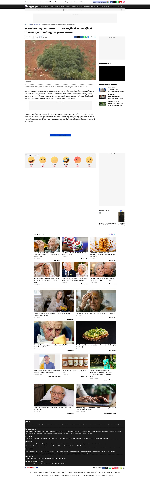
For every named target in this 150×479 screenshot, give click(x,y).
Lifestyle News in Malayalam (33, 444)
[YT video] (120, 2)
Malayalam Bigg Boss (114, 431)
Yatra (98, 6)
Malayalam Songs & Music (50, 433)
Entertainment (59, 6)
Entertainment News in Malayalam (46, 431)
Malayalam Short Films (61, 431)
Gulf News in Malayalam (115, 424)
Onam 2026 (49, 10)
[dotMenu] (112, 6)
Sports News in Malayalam (32, 438)
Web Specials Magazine (72, 453)
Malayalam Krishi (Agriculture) (45, 451)
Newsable (35, 2)
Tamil (62, 2)
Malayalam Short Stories (32, 453)
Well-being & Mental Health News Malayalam (70, 445)
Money (93, 6)
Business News (29, 458)
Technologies (48, 458)
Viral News (28, 425)
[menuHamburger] (121, 6)
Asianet (31, 468)
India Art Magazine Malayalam (61, 451)
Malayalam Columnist (85, 451)
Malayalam (28, 2)
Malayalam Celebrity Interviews (84, 433)
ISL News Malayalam (76, 438)
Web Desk (40, 36)
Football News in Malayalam (62, 438)
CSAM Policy (64, 472)
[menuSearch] (124, 6)
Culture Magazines (110, 451)
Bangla (67, 2)
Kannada (41, 2)
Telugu (57, 2)
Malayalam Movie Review (74, 431)
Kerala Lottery (78, 10)
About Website (34, 472)
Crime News (87, 424)
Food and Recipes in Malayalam (64, 444)
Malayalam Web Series (102, 431)
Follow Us (92, 37)
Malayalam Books (74, 451)
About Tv (41, 472)
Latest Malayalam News (56, 424)
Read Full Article (60, 135)
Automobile (105, 6)
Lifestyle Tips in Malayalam (48, 444)
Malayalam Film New (31, 431)
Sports (68, 6)
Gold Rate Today (88, 10)
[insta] (124, 2)
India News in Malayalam (69, 424)
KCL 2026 (35, 10)
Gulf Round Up (53, 463)
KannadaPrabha (49, 2)
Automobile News (39, 458)
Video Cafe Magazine (85, 453)
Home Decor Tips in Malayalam (96, 444)
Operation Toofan (68, 10)
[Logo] (32, 6)
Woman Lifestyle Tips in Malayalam (35, 445)
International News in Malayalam (99, 424)
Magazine (75, 6)
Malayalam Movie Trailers (88, 431)
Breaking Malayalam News (42, 424)
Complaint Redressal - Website (76, 472)
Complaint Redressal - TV (92, 472)
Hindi (71, 2)
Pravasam (87, 6)
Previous (121, 10)
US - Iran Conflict (58, 10)
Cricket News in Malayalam (47, 438)
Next (124, 10)
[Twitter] (114, 2)
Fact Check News (56, 458)
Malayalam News (30, 424)
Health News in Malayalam (81, 444)
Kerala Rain (42, 10)
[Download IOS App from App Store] (124, 468)
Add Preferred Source (100, 2)
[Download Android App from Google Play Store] (120, 468)
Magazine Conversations (98, 451)
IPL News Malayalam (87, 438)
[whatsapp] (117, 2)
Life (80, 6)
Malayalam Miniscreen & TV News (66, 433)
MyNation (82, 2)
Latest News (44, 6)
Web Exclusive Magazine (59, 453)
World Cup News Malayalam (101, 438)
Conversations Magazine (45, 453)
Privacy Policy (56, 472)
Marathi (76, 2)
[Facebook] (111, 2)
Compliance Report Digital (107, 472)
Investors (117, 472)
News (51, 6)
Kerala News (80, 424)
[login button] (119, 6)
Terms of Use (48, 472)
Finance (64, 458)
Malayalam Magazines (31, 451)
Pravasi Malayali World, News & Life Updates (37, 463)
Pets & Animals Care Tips (51, 445)
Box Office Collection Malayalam (34, 433)
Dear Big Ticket (62, 463)
